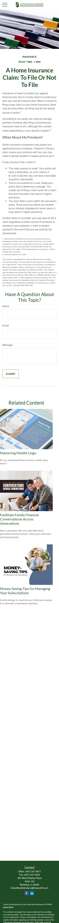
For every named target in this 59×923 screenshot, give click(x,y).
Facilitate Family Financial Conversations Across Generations (19, 519)
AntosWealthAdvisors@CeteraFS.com (29, 887)
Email (5, 325)
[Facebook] (26, 893)
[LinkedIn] (32, 893)
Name (5, 306)
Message (7, 345)
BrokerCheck (8, 907)
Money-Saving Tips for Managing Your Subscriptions (25, 590)
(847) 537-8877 (33, 871)
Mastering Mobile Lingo (18, 453)
